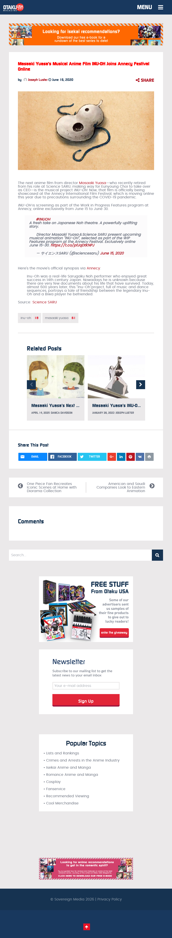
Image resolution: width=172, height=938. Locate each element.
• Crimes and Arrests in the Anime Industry (81, 760)
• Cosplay (52, 782)
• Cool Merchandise (61, 803)
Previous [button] (31, 384)
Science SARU (44, 302)
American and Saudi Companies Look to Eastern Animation (121, 487)
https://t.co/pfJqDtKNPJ (72, 245)
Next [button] (140, 384)
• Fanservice (54, 789)
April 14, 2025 (40, 412)
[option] (55, 388)
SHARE (147, 80)
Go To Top (86, 926)
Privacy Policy (109, 899)
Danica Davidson (61, 412)
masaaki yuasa (60, 318)
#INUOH (43, 219)
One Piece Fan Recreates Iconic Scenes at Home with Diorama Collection (52, 487)
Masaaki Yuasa (92, 183)
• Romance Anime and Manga (70, 774)
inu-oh (30, 318)
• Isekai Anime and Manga (67, 767)
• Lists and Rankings (61, 753)
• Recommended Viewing (66, 796)
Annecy (93, 268)
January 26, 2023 (103, 412)
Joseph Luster (37, 80)
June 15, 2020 (112, 253)
